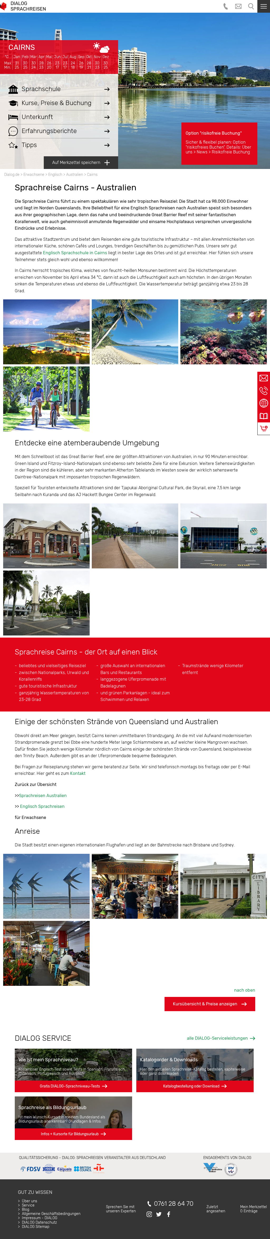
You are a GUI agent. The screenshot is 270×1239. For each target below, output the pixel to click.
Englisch (55, 174)
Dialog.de (12, 174)
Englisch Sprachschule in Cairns (75, 252)
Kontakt (77, 773)
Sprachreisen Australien (43, 795)
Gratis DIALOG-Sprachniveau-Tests (70, 1086)
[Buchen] (264, 428)
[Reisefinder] (263, 403)
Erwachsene (33, 174)
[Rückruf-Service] (263, 390)
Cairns (21, 47)
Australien (74, 174)
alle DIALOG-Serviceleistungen (217, 1038)
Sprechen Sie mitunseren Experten (121, 1209)
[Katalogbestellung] (263, 416)
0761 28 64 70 (174, 1203)
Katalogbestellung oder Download (191, 1086)
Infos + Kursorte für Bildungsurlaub (70, 1134)
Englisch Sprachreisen (42, 806)
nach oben (244, 990)
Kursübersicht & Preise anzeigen (205, 1003)
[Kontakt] (263, 378)
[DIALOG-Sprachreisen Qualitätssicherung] (62, 1173)
